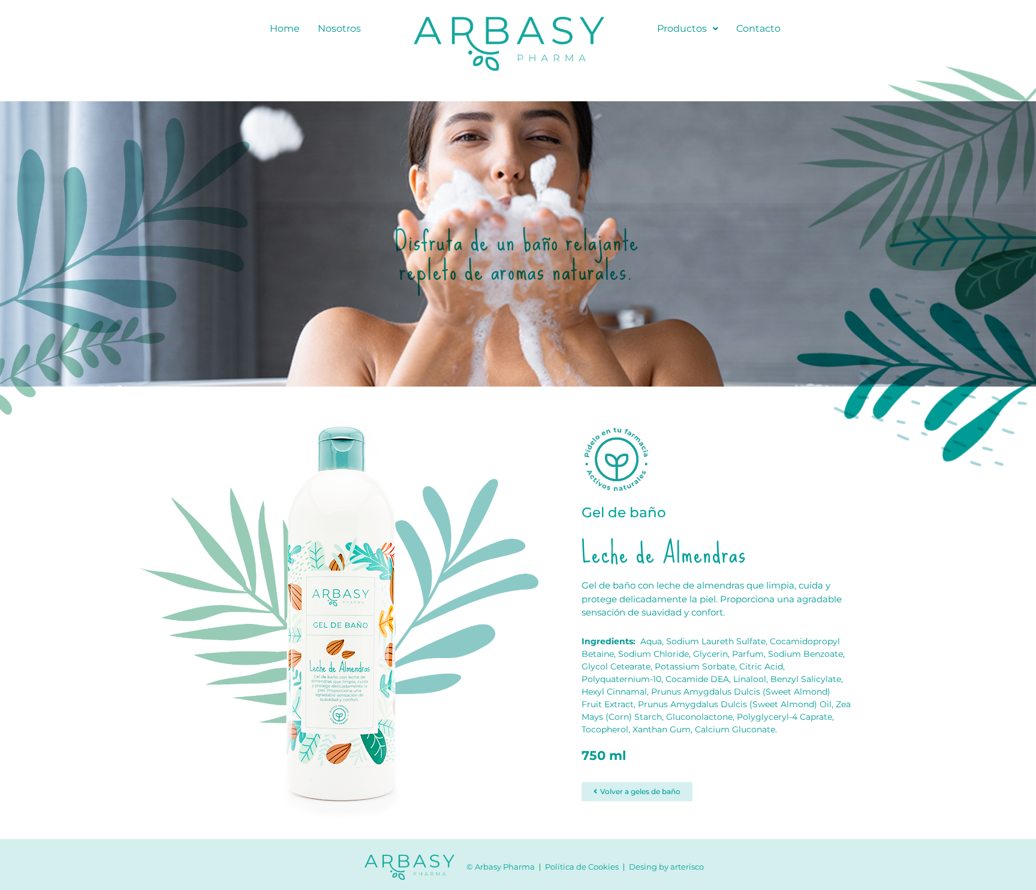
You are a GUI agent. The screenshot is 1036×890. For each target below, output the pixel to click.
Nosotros (339, 28)
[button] (687, 29)
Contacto (758, 28)
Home (285, 28)
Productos (682, 28)
